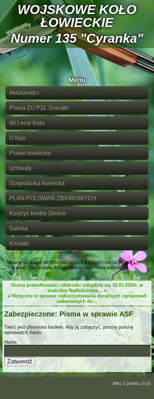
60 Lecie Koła (26, 123)
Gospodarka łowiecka (36, 183)
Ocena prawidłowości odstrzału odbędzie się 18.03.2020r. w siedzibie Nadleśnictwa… (77, 287)
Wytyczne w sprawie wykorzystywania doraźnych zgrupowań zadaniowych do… (79, 298)
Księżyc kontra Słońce (37, 213)
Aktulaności (24, 93)
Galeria (18, 228)
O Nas (17, 138)
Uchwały (20, 168)
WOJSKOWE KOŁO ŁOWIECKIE (77, 16)
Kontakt (19, 243)
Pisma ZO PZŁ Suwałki (39, 108)
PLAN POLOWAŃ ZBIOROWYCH (52, 198)
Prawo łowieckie (30, 153)
